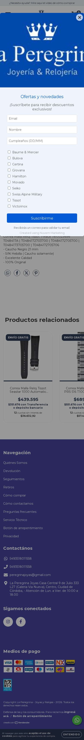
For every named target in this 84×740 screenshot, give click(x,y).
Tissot (16, 200)
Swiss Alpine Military (27, 194)
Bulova (17, 158)
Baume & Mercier (25, 152)
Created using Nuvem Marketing (42, 232)
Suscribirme (42, 218)
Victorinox (19, 206)
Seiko (16, 188)
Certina (17, 164)
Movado (18, 182)
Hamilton (19, 176)
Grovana (18, 170)
